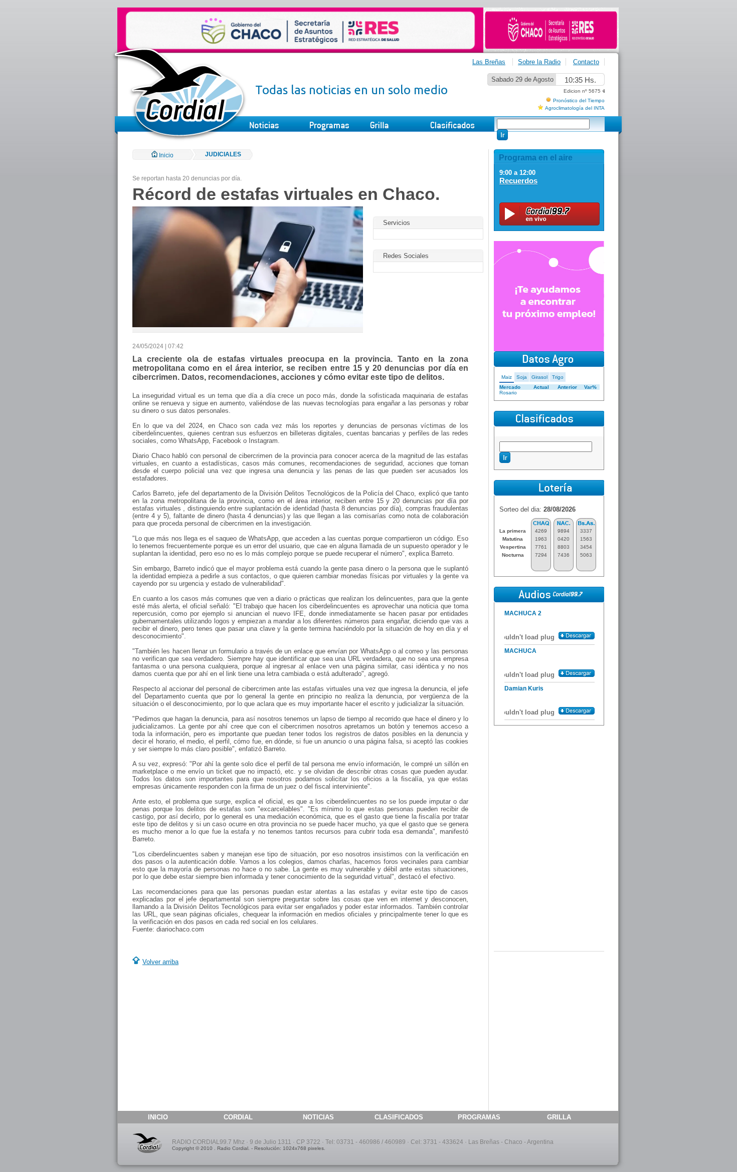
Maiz (506, 377)
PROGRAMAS (479, 1117)
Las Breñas (488, 62)
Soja (521, 377)
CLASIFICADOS (399, 1117)
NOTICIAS (318, 1117)
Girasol (539, 377)
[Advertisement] (216, 1040)
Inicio (165, 155)
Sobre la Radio (539, 62)
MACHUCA (520, 650)
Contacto (586, 62)
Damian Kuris (523, 688)
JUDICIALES (223, 154)
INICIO (158, 1117)
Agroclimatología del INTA (575, 108)
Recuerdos (518, 180)
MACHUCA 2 (522, 613)
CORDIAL (238, 1117)
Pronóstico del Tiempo (579, 100)
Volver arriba (160, 962)
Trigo (558, 377)
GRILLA (559, 1117)
